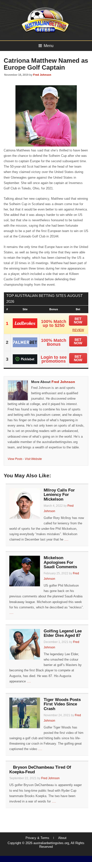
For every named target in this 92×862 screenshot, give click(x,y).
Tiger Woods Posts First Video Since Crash (62, 704)
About (62, 838)
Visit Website (33, 458)
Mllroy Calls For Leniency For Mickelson (59, 495)
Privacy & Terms (37, 838)
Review (78, 330)
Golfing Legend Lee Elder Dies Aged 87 (63, 633)
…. (66, 539)
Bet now (78, 320)
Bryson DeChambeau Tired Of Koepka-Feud (40, 769)
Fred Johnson (42, 74)
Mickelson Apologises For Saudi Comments (60, 562)
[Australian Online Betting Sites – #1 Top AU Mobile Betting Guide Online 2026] (44, 32)
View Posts (15, 458)
